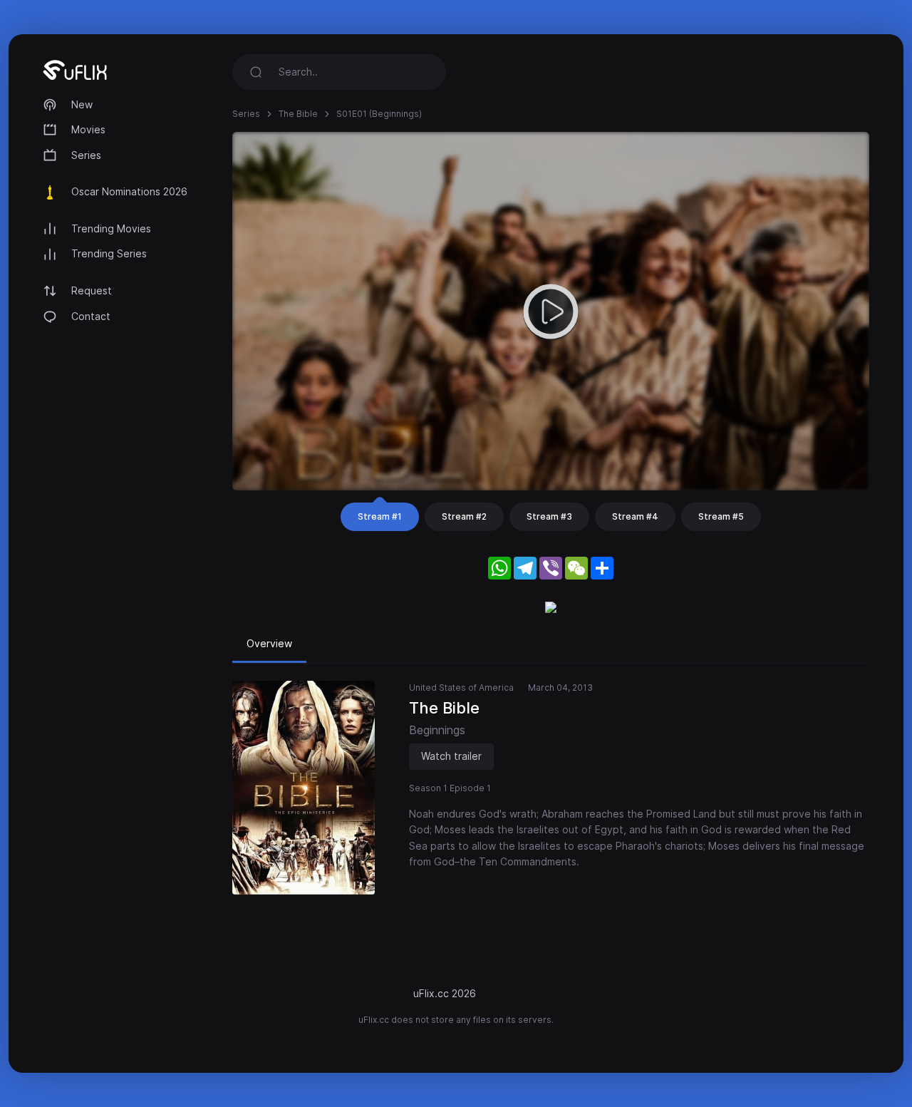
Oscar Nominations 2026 (129, 191)
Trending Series (109, 253)
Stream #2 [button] (464, 516)
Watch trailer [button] (451, 756)
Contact (90, 316)
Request (91, 290)
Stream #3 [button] (549, 516)
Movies (88, 129)
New (82, 104)
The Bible (298, 113)
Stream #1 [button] (380, 516)
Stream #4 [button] (635, 516)
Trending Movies (111, 228)
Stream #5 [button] (721, 516)
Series (86, 155)
